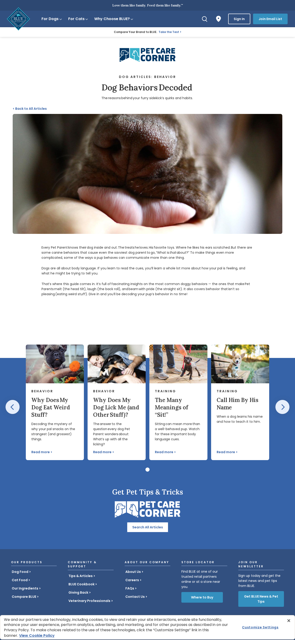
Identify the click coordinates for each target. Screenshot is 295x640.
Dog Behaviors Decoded (147, 87)
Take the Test (169, 32)
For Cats (76, 18)
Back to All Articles (30, 108)
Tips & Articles (80, 576)
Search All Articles (147, 527)
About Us (133, 571)
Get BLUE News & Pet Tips (261, 599)
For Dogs (50, 18)
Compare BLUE (24, 596)
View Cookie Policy (37, 635)
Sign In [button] (239, 19)
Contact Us (135, 596)
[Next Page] (282, 407)
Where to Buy (202, 597)
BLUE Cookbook (81, 584)
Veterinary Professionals (89, 600)
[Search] (205, 19)
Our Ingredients (25, 588)
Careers (132, 580)
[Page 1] (147, 469)
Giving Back (78, 592)
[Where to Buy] (218, 19)
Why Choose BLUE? (112, 18)
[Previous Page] (13, 407)
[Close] (289, 621)
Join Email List (270, 19)
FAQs (129, 588)
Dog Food (20, 571)
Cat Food (20, 580)
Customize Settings (260, 627)
